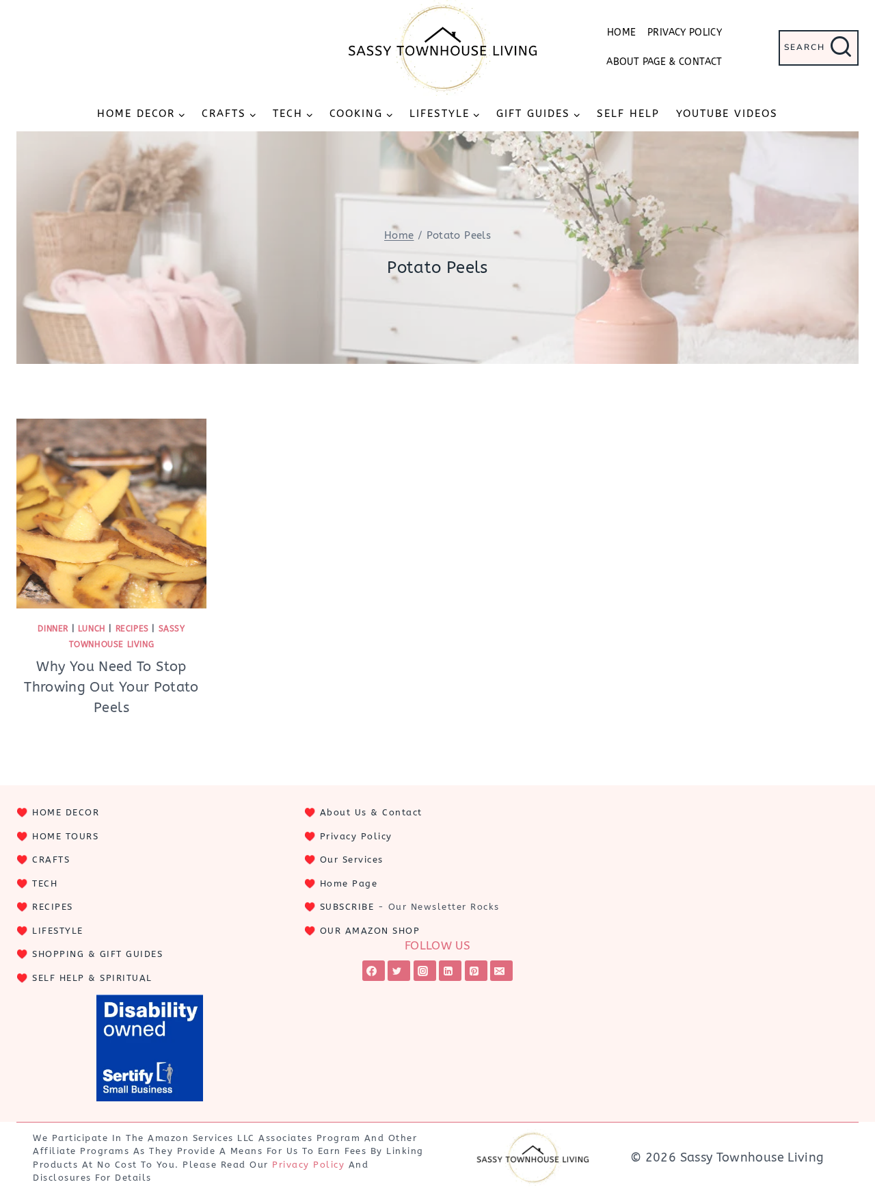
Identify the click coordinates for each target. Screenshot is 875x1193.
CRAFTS (51, 859)
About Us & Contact (371, 812)
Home (621, 32)
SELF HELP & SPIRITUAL (92, 978)
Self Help (628, 113)
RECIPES (52, 907)
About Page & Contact (664, 62)
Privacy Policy (684, 32)
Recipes (132, 628)
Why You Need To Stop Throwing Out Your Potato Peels (111, 687)
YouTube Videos (727, 113)
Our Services (351, 859)
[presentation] (111, 514)
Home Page (349, 883)
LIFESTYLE (57, 931)
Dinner (53, 628)
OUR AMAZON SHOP (370, 931)
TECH (44, 883)
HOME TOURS (65, 836)
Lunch (92, 628)
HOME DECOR (65, 812)
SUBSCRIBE (347, 907)
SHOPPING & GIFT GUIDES (97, 954)
